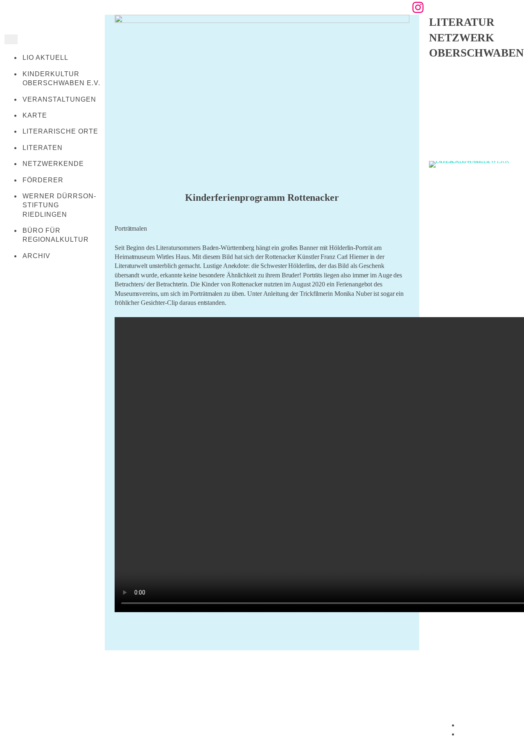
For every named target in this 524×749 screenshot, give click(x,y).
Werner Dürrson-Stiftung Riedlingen (59, 205)
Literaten (43, 147)
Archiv (36, 255)
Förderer (43, 180)
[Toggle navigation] (11, 39)
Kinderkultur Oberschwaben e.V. (61, 78)
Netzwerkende (53, 163)
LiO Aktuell (45, 57)
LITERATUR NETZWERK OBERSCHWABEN (476, 37)
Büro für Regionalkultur (56, 235)
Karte (35, 115)
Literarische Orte (60, 131)
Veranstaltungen (59, 99)
